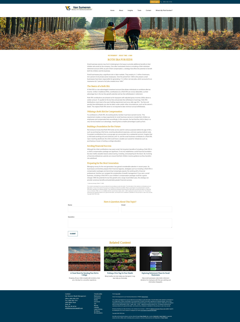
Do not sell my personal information (148, 310)
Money (96, 305)
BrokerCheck (145, 296)
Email (123, 205)
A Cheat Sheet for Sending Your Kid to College (84, 274)
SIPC (157, 316)
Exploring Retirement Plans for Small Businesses (156, 274)
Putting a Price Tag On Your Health (120, 273)
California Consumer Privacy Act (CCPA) (159, 308)
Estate (96, 300)
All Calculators (98, 313)
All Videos (97, 311)
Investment (97, 298)
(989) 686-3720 (167, 2)
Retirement (97, 296)
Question (71, 217)
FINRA (154, 316)
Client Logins (155, 2)
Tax (95, 303)
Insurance (97, 302)
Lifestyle (96, 307)
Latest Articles (98, 309)
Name (70, 205)
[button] (121, 10)
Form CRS (117, 294)
